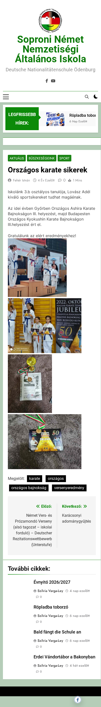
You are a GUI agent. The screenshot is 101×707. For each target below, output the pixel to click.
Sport (64, 158)
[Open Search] (87, 97)
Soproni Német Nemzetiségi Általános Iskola (50, 49)
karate (34, 478)
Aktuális (17, 158)
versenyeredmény (69, 487)
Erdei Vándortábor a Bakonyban (64, 656)
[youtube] (53, 81)
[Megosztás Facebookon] (77, 699)
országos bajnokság (28, 487)
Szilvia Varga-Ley (50, 590)
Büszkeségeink (42, 158)
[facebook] (47, 81)
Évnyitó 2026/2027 (52, 582)
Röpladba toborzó (83, 115)
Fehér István (21, 180)
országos (56, 478)
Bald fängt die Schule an (57, 632)
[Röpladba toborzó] (53, 125)
